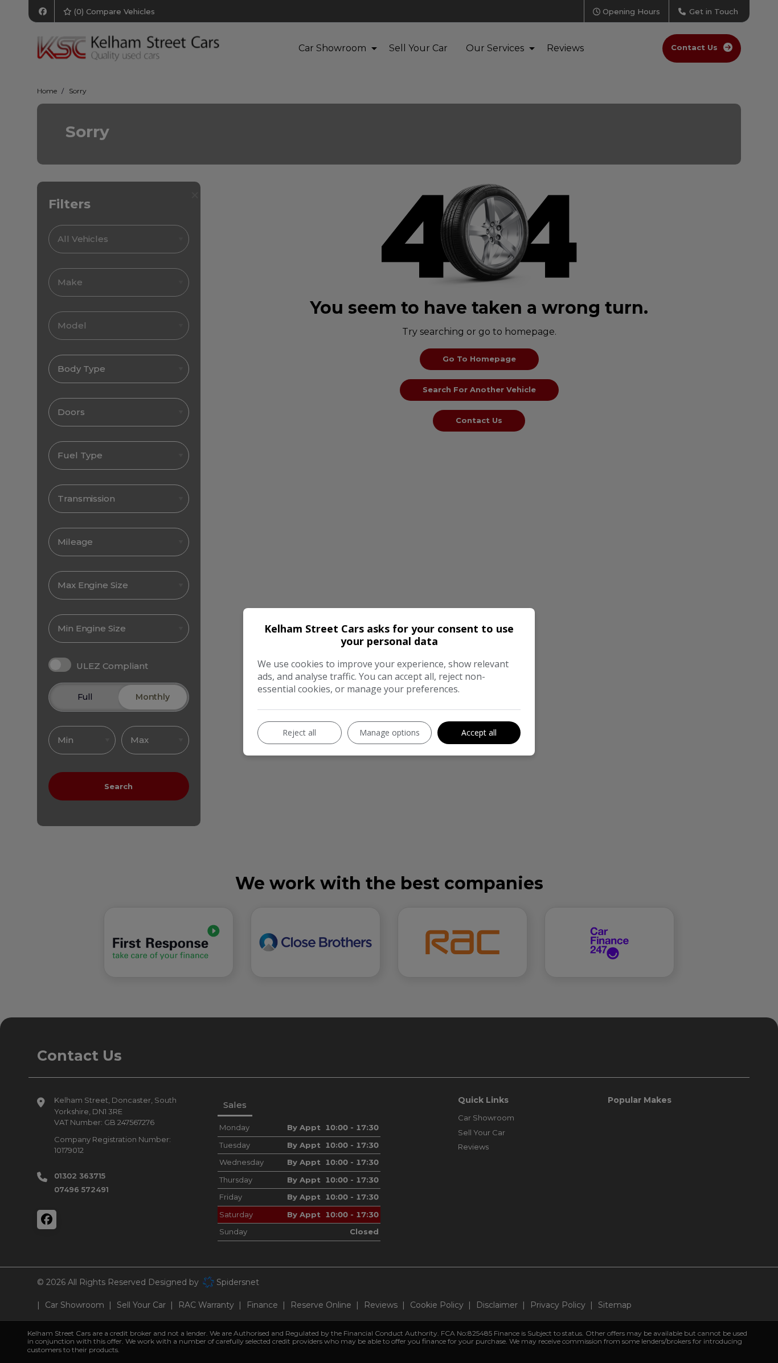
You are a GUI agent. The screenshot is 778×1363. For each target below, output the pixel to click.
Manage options (389, 732)
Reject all (299, 732)
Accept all (479, 732)
